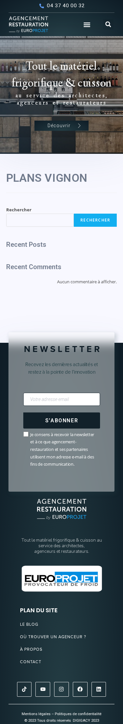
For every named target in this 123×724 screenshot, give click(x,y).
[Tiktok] (24, 689)
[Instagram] (61, 689)
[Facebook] (80, 689)
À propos (31, 649)
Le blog (29, 624)
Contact (30, 662)
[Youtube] (42, 689)
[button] (86, 24)
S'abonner (61, 420)
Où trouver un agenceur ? (53, 637)
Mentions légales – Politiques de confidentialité (61, 714)
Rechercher (18, 210)
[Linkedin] (99, 689)
